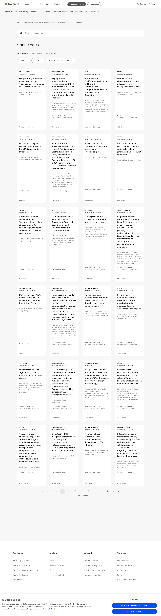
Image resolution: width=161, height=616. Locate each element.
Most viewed (37, 53)
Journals (53, 570)
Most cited (51, 53)
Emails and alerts (124, 565)
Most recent (23, 53)
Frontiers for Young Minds (95, 570)
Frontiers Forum (91, 560)
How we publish (57, 575)
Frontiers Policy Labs (93, 565)
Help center (122, 560)
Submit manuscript (77, 4)
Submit (120, 575)
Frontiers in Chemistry (32, 22)
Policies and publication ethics (26, 570)
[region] (80, 605)
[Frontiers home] (18, 22)
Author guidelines (21, 560)
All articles (58, 4)
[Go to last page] (118, 491)
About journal (91, 12)
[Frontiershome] (12, 4)
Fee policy (17, 580)
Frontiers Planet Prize (93, 575)
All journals (44, 4)
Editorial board (76, 12)
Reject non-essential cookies (134, 605)
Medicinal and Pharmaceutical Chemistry (58, 22)
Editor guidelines (20, 575)
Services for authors (22, 565)
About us (28, 4)
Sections (35, 12)
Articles (47, 12)
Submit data (94, 4)
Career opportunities (126, 580)
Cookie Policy (48, 609)
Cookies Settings (134, 599)
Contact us (122, 570)
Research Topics (60, 12)
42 (101, 491)
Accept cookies (134, 611)
